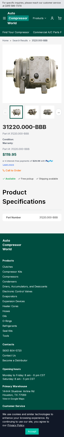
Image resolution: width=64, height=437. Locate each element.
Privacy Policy (15, 425)
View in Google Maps (13, 398)
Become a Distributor (14, 360)
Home (5, 40)
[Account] (52, 18)
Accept (32, 431)
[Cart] (60, 18)
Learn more (8, 164)
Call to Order (13, 170)
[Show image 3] (47, 112)
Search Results (20, 40)
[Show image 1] (16, 112)
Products (38, 18)
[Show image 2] (32, 112)
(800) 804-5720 (12, 350)
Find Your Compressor (15, 32)
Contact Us (9, 355)
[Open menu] (4, 18)
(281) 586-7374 (13, 5)
